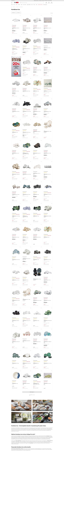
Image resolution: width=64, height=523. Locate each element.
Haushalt (19, 4)
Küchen (16, 4)
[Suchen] (21, 2)
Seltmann (22, 448)
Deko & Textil (24, 4)
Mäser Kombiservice (50, 440)
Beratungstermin (45, 4)
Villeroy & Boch (13, 448)
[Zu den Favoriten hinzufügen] (20, 15)
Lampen (21, 4)
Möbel (12, 4)
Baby (32, 4)
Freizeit (34, 4)
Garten (14, 4)
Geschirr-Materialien (18, 440)
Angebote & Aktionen (40, 4)
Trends (36, 4)
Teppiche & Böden (29, 4)
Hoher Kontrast (49, 0)
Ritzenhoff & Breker (18, 448)
